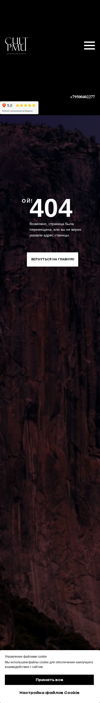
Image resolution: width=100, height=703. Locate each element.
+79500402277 (82, 97)
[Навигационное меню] (89, 46)
